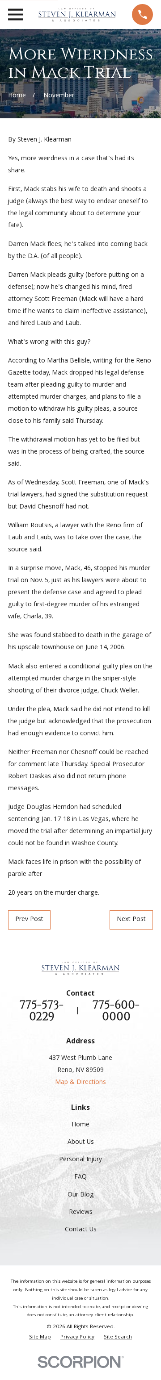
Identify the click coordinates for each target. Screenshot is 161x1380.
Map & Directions (80, 1082)
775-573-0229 (42, 1011)
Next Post (131, 919)
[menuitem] (40, 1338)
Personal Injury (80, 1160)
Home (80, 1125)
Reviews (81, 1212)
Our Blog (81, 1195)
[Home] (77, 14)
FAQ (80, 1177)
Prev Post (29, 919)
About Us (81, 1142)
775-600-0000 (116, 1011)
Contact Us (81, 1230)
